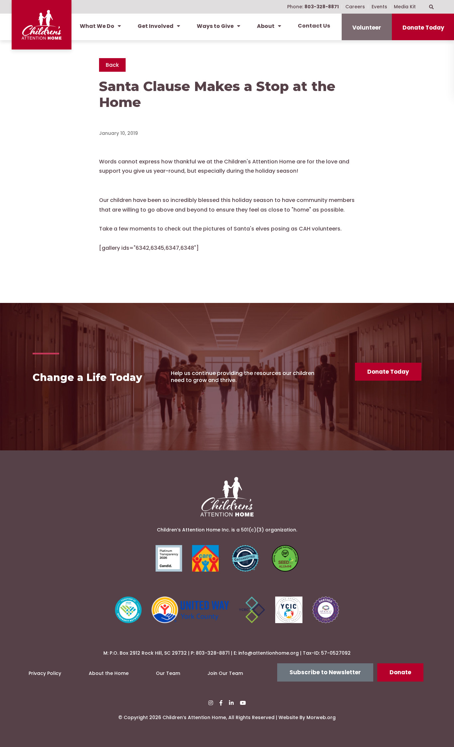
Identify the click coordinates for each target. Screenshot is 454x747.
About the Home (109, 673)
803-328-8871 (213, 653)
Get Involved (155, 26)
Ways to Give (215, 26)
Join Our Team (225, 673)
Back (112, 65)
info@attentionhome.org (268, 653)
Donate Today (388, 372)
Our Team (168, 673)
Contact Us (314, 26)
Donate (400, 672)
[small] (210, 703)
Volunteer (366, 28)
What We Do (97, 26)
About (266, 26)
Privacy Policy (45, 673)
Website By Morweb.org (307, 717)
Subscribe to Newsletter (325, 672)
